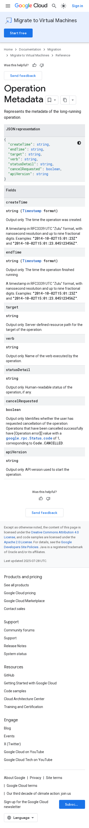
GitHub (9, 675)
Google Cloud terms (22, 786)
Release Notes (15, 646)
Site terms (54, 778)
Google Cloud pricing (20, 593)
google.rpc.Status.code (29, 438)
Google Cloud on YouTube (24, 752)
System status (15, 654)
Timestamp (32, 210)
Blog (7, 728)
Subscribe (73, 804)
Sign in (77, 6)
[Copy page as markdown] (65, 100)
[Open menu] (8, 6)
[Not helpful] (41, 65)
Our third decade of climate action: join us (39, 793)
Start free (18, 33)
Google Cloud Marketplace (24, 601)
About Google (14, 778)
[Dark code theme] (79, 143)
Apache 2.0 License (18, 542)
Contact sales (14, 609)
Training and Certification (23, 707)
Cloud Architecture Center (24, 699)
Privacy (35, 778)
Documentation (30, 49)
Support (10, 638)
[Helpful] (34, 65)
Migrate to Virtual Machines (45, 20)
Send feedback (23, 75)
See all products (16, 585)
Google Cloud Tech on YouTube (28, 760)
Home (8, 49)
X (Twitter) (12, 744)
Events (9, 736)
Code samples (15, 691)
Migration (54, 49)
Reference (63, 55)
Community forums (19, 630)
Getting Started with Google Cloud (30, 683)
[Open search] (54, 6)
